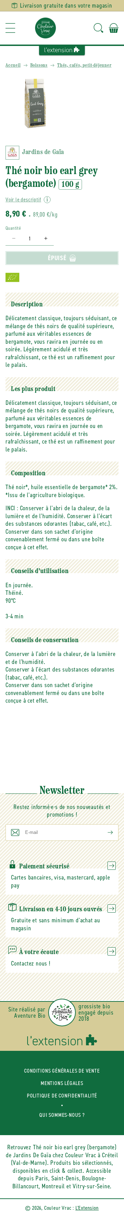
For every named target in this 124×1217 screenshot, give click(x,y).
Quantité (13, 228)
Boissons (39, 65)
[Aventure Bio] (62, 1012)
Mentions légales (62, 1083)
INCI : (12, 508)
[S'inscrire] (104, 832)
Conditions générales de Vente (62, 1070)
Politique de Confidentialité (62, 1095)
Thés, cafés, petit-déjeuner (84, 65)
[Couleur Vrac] (45, 28)
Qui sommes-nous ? (62, 1115)
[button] (10, 28)
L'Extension (87, 1207)
